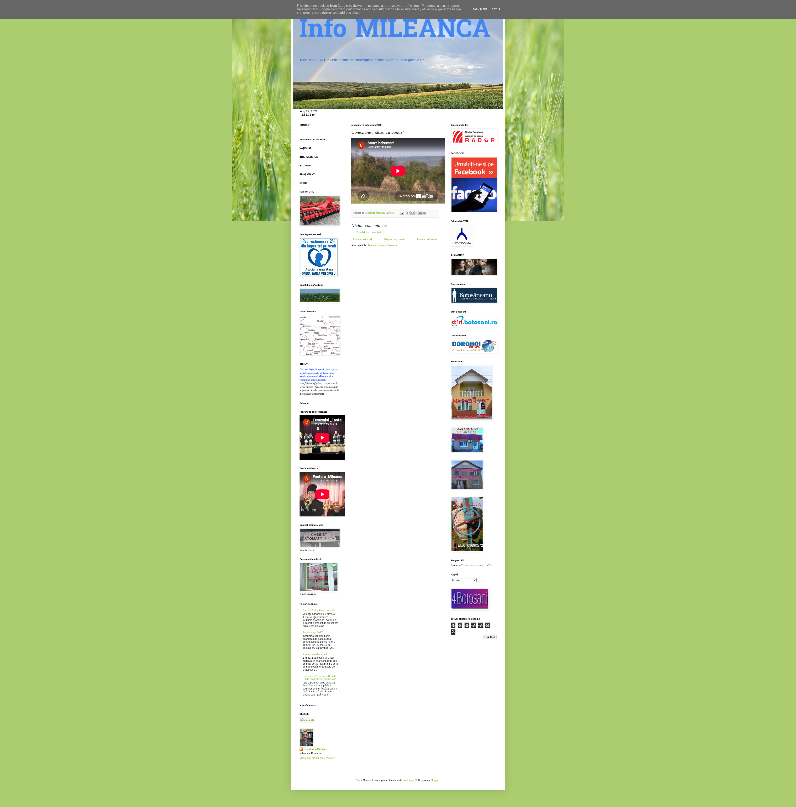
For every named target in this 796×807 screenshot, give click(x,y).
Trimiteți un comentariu (369, 232)
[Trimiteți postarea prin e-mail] (401, 213)
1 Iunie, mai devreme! (315, 654)
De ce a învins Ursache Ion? (318, 610)
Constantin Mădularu (316, 749)
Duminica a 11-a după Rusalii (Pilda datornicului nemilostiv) (319, 678)
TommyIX (411, 780)
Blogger (435, 780)
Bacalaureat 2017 (313, 632)
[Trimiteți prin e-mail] (408, 213)
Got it (495, 9)
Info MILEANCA (395, 31)
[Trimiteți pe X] (416, 213)
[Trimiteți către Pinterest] (424, 213)
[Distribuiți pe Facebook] (420, 213)
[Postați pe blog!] (412, 213)
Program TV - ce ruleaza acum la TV (471, 565)
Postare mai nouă (362, 239)
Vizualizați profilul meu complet (317, 758)
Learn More (479, 9)
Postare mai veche (426, 239)
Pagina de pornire (394, 239)
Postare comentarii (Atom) (382, 245)
